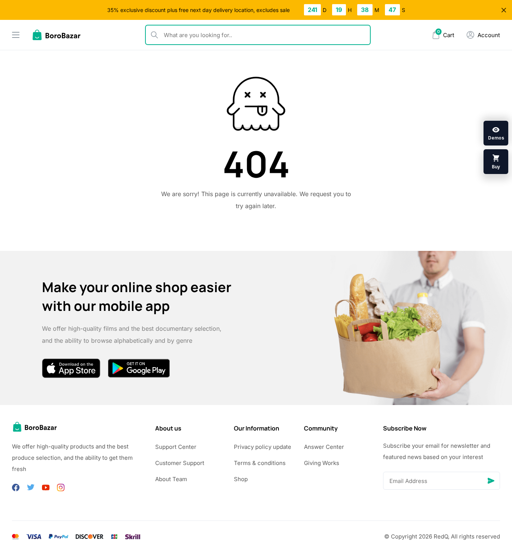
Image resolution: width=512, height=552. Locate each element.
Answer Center (324, 446)
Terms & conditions (260, 462)
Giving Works (321, 462)
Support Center (175, 446)
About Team (171, 479)
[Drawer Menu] (15, 35)
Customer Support (179, 462)
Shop (241, 479)
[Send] (491, 481)
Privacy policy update (262, 446)
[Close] (504, 10)
